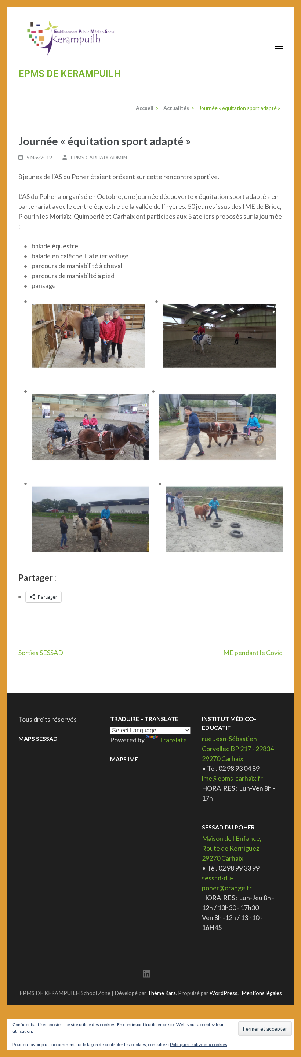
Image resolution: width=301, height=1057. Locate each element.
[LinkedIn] (146, 975)
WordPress (223, 993)
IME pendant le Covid (252, 652)
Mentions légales (262, 993)
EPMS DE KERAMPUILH (69, 73)
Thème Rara (162, 993)
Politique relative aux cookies (198, 1044)
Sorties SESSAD (40, 652)
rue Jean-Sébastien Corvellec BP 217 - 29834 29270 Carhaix (238, 748)
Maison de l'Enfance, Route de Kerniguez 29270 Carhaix (231, 848)
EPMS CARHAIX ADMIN (99, 157)
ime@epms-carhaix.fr (232, 778)
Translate (173, 740)
